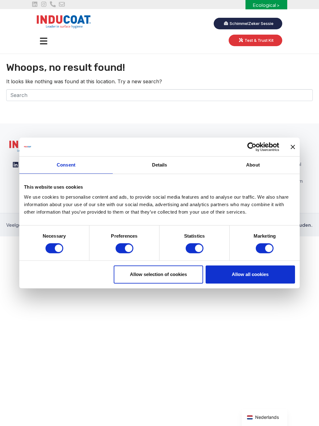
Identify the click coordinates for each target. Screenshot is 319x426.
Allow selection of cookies (158, 274)
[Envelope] (62, 4)
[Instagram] (44, 4)
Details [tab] (159, 164)
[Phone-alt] (53, 4)
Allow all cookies (250, 274)
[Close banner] (293, 147)
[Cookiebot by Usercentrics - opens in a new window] (252, 147)
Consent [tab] (66, 164)
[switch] (124, 248)
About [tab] (253, 164)
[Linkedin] (35, 4)
